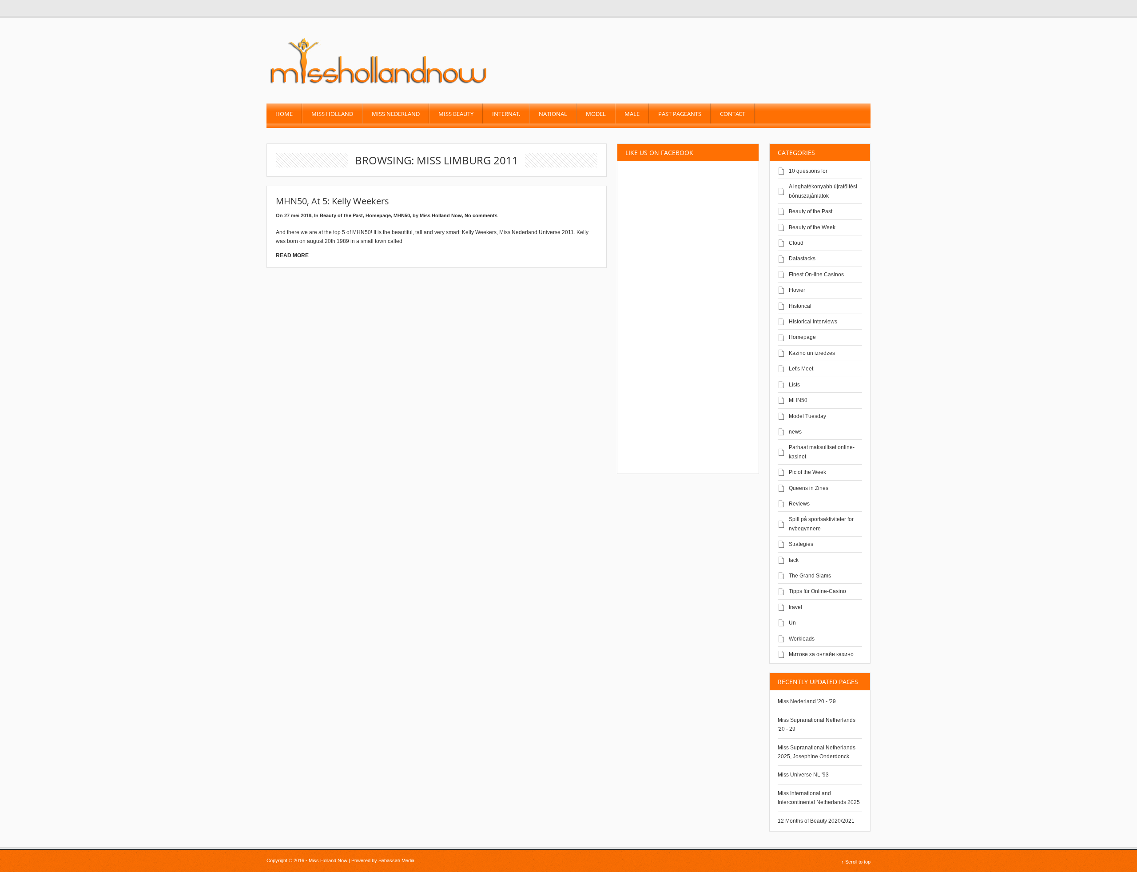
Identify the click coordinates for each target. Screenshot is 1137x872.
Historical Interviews (813, 322)
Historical (800, 306)
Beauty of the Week (812, 227)
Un (792, 623)
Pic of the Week (807, 472)
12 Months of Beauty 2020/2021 (816, 821)
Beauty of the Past (341, 215)
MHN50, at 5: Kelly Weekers (332, 201)
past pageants (679, 114)
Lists (794, 385)
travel (795, 607)
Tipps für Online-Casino (817, 591)
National (553, 114)
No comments (481, 215)
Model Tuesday (807, 416)
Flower (797, 290)
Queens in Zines (808, 488)
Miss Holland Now (441, 215)
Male (632, 114)
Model (596, 114)
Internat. (506, 114)
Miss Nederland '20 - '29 (807, 701)
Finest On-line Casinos (816, 274)
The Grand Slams (810, 576)
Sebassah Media (396, 860)
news (795, 432)
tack (794, 560)
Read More (292, 255)
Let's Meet (801, 369)
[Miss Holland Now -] (379, 85)
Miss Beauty (455, 114)
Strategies (801, 544)
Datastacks (802, 258)
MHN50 (402, 215)
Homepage (378, 215)
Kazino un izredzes (812, 353)
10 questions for (808, 171)
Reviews (799, 504)
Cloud (796, 243)
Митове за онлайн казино (821, 654)
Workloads (802, 639)
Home (284, 114)
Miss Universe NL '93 (803, 775)
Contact (732, 114)
